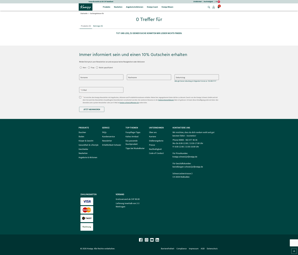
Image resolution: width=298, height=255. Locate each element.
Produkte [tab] (86, 26)
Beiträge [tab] (98, 26)
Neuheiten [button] (118, 7)
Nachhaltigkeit (208, 2)
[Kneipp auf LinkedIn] (157, 239)
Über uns (153, 132)
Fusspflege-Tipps (132, 132)
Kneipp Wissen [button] (167, 7)
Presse (152, 145)
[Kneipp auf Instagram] (147, 239)
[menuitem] (106, 7)
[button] (213, 7)
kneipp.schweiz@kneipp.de (129, 103)
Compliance (181, 248)
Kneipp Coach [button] (152, 7)
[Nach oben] (294, 251)
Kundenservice (108, 136)
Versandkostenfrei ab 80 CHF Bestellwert (101, 2)
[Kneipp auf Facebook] (141, 239)
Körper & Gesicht (86, 140)
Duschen (82, 132)
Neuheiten (83, 153)
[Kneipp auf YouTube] (152, 239)
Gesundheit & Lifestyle (88, 145)
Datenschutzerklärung (166, 100)
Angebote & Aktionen (88, 157)
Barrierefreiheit (167, 248)
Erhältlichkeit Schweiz (111, 145)
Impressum (194, 248)
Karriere (152, 136)
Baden (81, 136)
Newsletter (107, 140)
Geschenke (83, 149)
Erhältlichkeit (197, 2)
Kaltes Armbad (131, 136)
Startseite (84, 13)
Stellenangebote (156, 140)
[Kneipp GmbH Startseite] (85, 7)
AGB (203, 248)
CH (216, 2)
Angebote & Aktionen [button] (134, 7)
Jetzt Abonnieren (91, 109)
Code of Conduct (156, 153)
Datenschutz (212, 248)
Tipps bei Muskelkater (135, 148)
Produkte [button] (106, 7)
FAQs (104, 132)
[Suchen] (208, 7)
